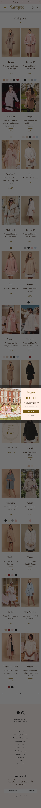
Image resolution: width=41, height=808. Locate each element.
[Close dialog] (39, 390)
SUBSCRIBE (31, 411)
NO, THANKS (31, 415)
